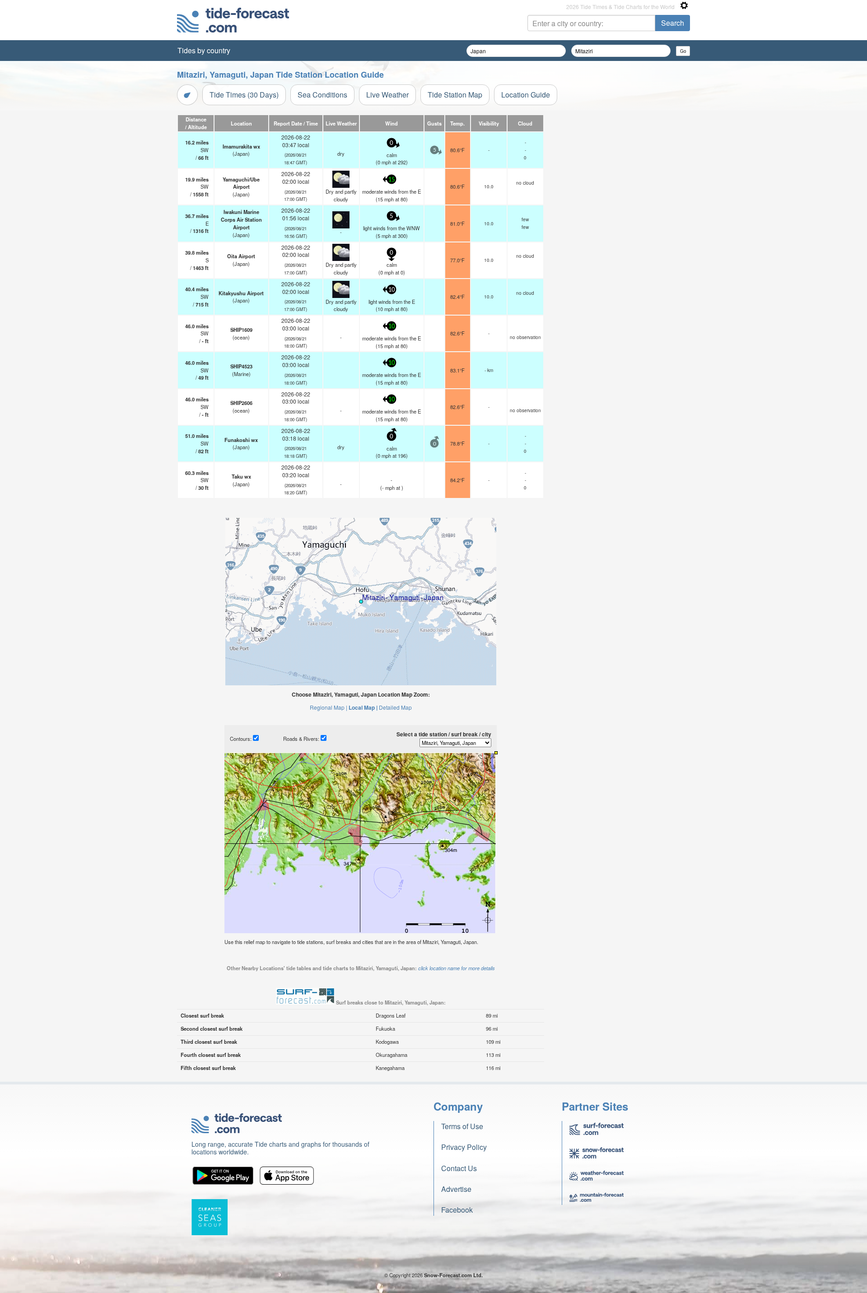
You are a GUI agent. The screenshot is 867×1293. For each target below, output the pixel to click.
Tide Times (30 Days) (244, 94)
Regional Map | (328, 707)
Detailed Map (395, 707)
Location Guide (525, 94)
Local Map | (363, 707)
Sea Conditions (322, 94)
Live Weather (387, 94)
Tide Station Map (455, 94)
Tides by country (203, 50)
